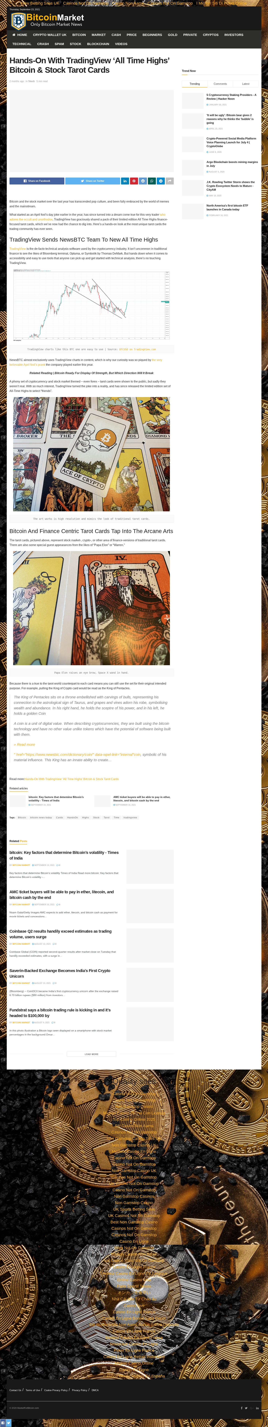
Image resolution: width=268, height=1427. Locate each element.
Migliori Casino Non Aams (134, 1254)
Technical (21, 44)
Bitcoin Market (21, 865)
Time (116, 817)
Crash (43, 44)
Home (22, 35)
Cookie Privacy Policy (56, 1390)
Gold (172, 35)
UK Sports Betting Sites (134, 1209)
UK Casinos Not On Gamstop (134, 1215)
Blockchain (98, 44)
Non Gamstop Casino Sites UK (134, 1138)
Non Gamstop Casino (134, 1106)
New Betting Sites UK (40, 3)
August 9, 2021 (42, 1022)
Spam (59, 44)
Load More (91, 1054)
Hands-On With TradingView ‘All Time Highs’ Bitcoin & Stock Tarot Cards (72, 779)
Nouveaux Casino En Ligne (134, 1344)
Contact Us (15, 1390)
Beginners (152, 35)
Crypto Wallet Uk (50, 35)
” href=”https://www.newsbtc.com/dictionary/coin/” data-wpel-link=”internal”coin (77, 755)
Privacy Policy (79, 1390)
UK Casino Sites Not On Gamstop (134, 1260)
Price (132, 35)
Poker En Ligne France (134, 1350)
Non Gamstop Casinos (134, 1196)
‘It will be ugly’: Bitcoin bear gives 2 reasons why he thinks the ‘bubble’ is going (230, 119)
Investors (233, 35)
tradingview (130, 817)
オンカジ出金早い (134, 1292)
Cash (116, 35)
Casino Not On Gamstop (134, 1093)
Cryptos (211, 35)
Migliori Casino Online (134, 1363)
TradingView (17, 248)
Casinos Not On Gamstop (85, 3)
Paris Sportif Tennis (134, 1286)
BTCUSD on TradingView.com (137, 349)
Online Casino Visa (134, 1280)
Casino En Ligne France (134, 1267)
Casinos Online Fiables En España (134, 1376)
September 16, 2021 (125, 805)
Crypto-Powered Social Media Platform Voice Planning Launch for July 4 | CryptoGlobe (231, 142)
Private (190, 35)
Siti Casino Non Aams (134, 1125)
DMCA (95, 1390)
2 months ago (16, 81)
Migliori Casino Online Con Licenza (134, 1113)
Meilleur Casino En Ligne (134, 1151)
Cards (59, 817)
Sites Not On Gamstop (134, 1247)
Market (99, 35)
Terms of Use (33, 1390)
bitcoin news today (41, 817)
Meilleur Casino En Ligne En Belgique (134, 1273)
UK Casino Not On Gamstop (134, 1183)
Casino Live (134, 1305)
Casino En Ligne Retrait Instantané (134, 1356)
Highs (85, 817)
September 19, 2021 (40, 805)
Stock (75, 44)
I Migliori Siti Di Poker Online (221, 3)
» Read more (24, 744)
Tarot (107, 817)
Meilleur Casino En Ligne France (134, 1337)
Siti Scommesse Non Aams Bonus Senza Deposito (134, 1324)
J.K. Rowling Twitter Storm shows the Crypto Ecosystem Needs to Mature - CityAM (231, 185)
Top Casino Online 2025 (134, 1119)
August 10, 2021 (42, 944)
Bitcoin (79, 35)
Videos (121, 44)
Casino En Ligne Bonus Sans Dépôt (134, 1318)
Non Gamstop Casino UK (134, 1145)
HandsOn (72, 817)
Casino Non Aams (128, 3)
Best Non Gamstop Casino (134, 1222)
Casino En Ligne (134, 1241)
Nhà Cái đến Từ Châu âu (134, 1299)
